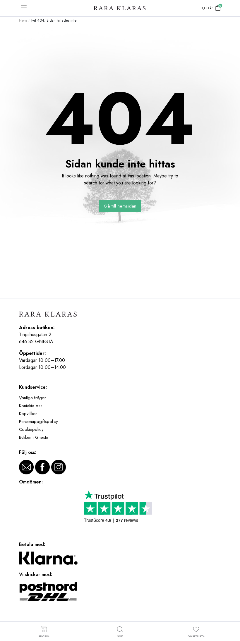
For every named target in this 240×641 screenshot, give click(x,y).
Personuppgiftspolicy (38, 421)
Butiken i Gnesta (33, 437)
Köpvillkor (28, 413)
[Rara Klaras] (120, 8)
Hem (23, 20)
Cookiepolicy (31, 429)
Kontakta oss (30, 405)
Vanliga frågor (32, 398)
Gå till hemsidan (120, 206)
